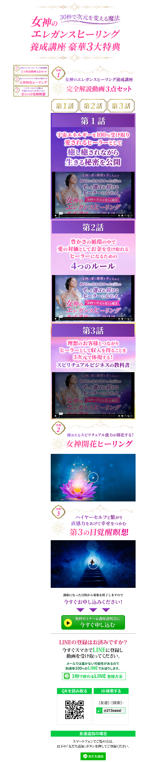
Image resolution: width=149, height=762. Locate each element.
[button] (93, 477)
